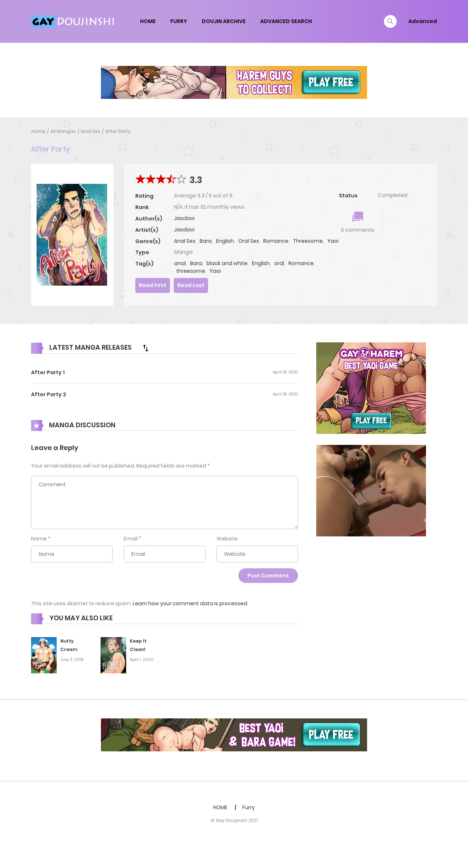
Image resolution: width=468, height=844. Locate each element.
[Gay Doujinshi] (73, 21)
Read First (152, 285)
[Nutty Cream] (44, 654)
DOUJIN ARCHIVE (224, 21)
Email (130, 538)
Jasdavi (184, 218)
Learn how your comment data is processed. (190, 603)
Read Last (190, 285)
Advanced (422, 21)
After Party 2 (48, 394)
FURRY (178, 21)
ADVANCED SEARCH (286, 21)
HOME (148, 21)
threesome (190, 271)
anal (180, 263)
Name (39, 538)
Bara (206, 241)
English (225, 241)
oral (279, 263)
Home (38, 131)
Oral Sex (248, 241)
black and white (227, 263)
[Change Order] (145, 347)
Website (227, 538)
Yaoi (333, 241)
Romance (275, 241)
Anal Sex (90, 131)
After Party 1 (48, 372)
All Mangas (63, 131)
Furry (248, 807)
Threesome (308, 241)
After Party (118, 131)
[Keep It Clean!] (113, 654)
